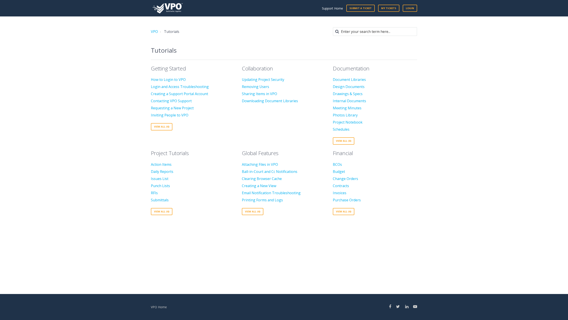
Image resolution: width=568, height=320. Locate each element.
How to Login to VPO (168, 79)
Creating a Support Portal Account (179, 93)
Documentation (351, 68)
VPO (154, 31)
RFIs (154, 192)
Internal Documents (349, 100)
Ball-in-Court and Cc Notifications (269, 171)
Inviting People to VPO (169, 115)
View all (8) (343, 140)
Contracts (341, 185)
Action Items (161, 164)
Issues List (159, 178)
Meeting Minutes (347, 108)
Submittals (160, 200)
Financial (343, 153)
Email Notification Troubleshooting (271, 192)
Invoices (339, 192)
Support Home (332, 8)
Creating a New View (259, 185)
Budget (339, 171)
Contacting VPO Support (171, 100)
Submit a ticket (360, 8)
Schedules (341, 129)
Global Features (260, 153)
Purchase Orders (347, 200)
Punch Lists (160, 185)
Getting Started (168, 68)
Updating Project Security (263, 79)
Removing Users (255, 86)
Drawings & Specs (348, 93)
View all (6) (161, 126)
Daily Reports (162, 171)
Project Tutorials (170, 153)
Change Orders (345, 178)
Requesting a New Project (172, 108)
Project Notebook (348, 122)
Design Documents (349, 86)
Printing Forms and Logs (262, 200)
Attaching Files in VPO (260, 164)
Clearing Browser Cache (262, 178)
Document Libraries (349, 79)
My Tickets (388, 8)
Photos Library (345, 115)
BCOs (337, 164)
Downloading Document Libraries (270, 100)
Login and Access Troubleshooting (180, 86)
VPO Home (159, 307)
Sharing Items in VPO (259, 93)
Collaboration (257, 68)
